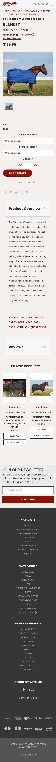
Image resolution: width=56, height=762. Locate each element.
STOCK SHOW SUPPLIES (28, 596)
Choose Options (14, 442)
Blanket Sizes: (28, 134)
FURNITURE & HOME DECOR (28, 588)
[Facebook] (5, 192)
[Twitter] (21, 192)
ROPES (28, 592)
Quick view (15, 436)
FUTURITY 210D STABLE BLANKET (41, 419)
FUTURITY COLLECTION (28, 633)
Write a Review (12, 38)
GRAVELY (28, 653)
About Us (28, 525)
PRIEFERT (28, 649)
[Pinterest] (26, 192)
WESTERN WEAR (28, 580)
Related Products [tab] (26, 366)
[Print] (16, 192)
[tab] (28, 209)
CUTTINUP (28, 657)
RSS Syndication (28, 545)
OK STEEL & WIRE (28, 645)
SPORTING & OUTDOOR (28, 608)
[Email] (10, 192)
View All (28, 669)
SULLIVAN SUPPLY (28, 629)
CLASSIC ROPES (28, 661)
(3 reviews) (27, 34)
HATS (28, 584)
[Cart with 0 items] (46, 4)
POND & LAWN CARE (28, 600)
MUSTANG (28, 641)
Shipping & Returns (28, 533)
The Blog (28, 541)
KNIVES (28, 576)
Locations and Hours (28, 529)
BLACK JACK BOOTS (28, 665)
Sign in (21, 549)
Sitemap (28, 553)
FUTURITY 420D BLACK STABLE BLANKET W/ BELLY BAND (14, 422)
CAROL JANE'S (28, 572)
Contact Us (28, 537)
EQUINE (28, 604)
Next (52, 394)
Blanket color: (28, 146)
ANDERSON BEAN (28, 637)
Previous (3, 394)
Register (33, 549)
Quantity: (28, 158)
